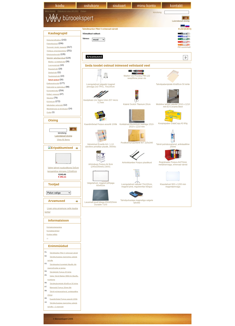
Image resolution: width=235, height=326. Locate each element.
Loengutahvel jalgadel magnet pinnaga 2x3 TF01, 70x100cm (100, 85)
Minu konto (50, 11)
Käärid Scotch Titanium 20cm (137, 104)
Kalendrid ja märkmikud (56, 87)
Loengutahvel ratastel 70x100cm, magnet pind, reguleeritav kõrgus (136, 185)
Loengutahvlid (54, 65)
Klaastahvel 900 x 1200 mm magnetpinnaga (173, 185)
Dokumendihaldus (54, 40)
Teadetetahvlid (54, 76)
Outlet (49, 112)
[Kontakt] (176, 8)
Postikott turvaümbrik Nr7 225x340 (137, 143)
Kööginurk (51, 101)
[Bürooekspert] (60, 8)
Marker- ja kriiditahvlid (56, 62)
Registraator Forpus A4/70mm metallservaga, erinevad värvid (173, 163)
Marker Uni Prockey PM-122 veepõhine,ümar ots (137, 77)
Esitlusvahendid (53, 83)
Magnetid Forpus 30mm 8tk (60, 287)
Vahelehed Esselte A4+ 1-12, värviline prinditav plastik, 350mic (100, 145)
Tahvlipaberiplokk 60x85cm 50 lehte (64, 283)
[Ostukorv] (91, 8)
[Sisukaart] (119, 8)
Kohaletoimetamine (54, 227)
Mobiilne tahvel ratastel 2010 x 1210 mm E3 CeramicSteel (173, 105)
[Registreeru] (146, 8)
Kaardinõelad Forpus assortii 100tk (63, 299)
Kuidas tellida (52, 234)
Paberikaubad (52, 43)
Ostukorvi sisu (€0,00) (68, 11)
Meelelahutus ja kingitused (57, 109)
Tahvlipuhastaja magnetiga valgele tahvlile (136, 201)
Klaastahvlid (53, 69)
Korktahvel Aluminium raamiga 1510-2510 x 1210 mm (137, 125)
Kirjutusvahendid (53, 54)
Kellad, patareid (53, 94)
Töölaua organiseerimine (56, 51)
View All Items (63, 139)
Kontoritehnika (52, 91)
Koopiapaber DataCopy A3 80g (173, 123)
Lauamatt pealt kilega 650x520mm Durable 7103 (100, 203)
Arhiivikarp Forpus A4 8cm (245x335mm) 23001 (100, 165)
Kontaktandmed (53, 231)
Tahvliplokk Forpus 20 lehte (60, 272)
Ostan (83, 11)
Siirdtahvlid (52, 72)
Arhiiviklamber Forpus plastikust (137, 162)
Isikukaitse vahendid (55, 105)
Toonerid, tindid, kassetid (56, 47)
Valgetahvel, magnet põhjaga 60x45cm (100, 184)
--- (47, 238)
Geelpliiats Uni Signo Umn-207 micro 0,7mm (100, 101)
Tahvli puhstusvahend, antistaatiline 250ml (173, 145)
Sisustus (50, 98)
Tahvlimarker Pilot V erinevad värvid (64, 253)
